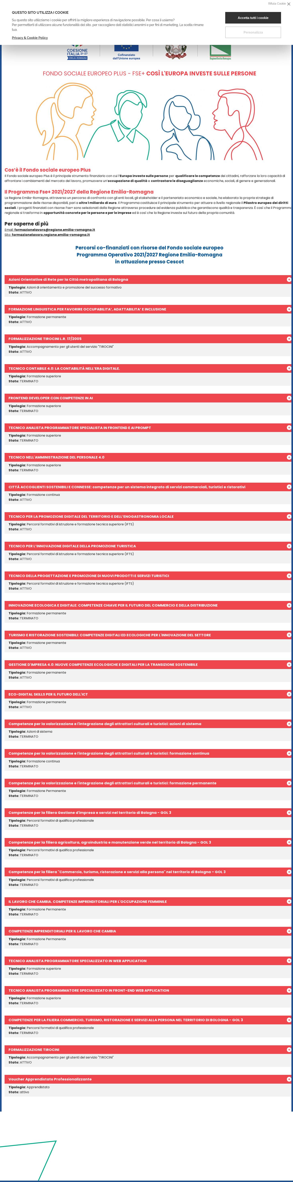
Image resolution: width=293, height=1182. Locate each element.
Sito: (47, 234)
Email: (50, 229)
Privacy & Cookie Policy (30, 38)
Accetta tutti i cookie (253, 18)
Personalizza (253, 32)
